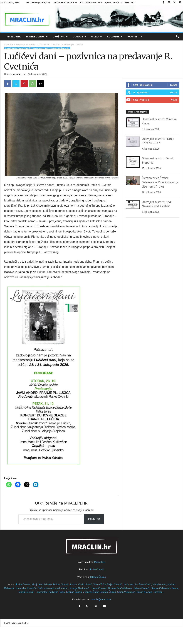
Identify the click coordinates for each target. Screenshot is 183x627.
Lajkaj (173, 84)
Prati (173, 99)
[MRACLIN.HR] (91, 18)
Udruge (78, 36)
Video (95, 36)
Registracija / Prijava (38, 2)
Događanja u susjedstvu (26, 44)
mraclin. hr (19, 74)
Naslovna (14, 36)
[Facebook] (163, 2)
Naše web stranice (63, 2)
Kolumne (113, 36)
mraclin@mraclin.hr (101, 599)
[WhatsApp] (32, 83)
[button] (177, 36)
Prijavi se (94, 518)
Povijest (133, 36)
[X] (174, 2)
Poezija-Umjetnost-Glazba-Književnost (50, 48)
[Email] (40, 83)
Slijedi (173, 92)
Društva (59, 36)
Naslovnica (8, 44)
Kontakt (130, 2)
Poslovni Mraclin (90, 2)
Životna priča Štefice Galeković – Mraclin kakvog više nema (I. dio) (160, 182)
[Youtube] (180, 2)
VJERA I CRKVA (112, 2)
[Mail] (169, 2)
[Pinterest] (24, 83)
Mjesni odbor (35, 36)
